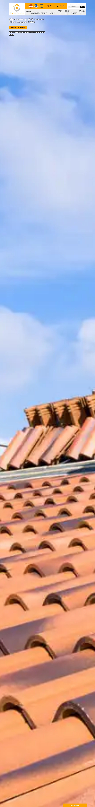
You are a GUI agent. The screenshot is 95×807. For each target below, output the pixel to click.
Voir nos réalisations (18, 27)
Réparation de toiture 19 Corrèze (52, 12)
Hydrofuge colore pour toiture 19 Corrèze (82, 12)
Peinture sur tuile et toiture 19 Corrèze (67, 12)
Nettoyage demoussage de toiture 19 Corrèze (35, 12)
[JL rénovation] (17, 8)
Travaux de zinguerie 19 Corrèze (74, 12)
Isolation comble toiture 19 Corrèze (59, 12)
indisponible (52, 5)
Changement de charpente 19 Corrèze (44, 12)
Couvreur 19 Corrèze (28, 12)
